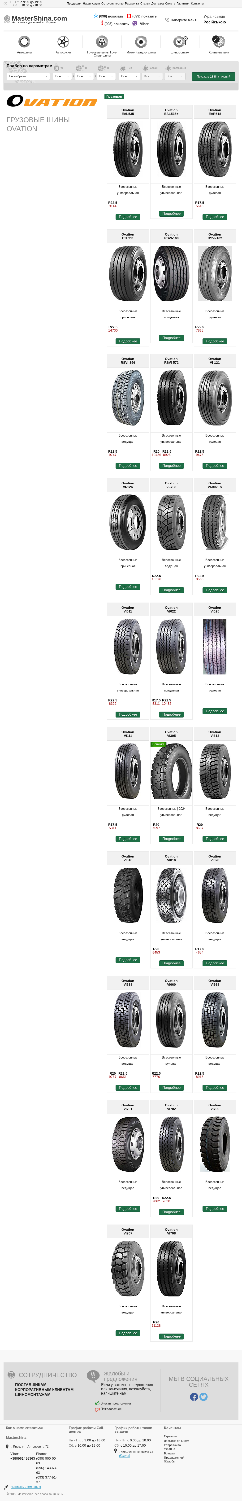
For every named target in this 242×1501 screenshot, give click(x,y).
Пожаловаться (111, 1408)
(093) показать (117, 24)
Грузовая (114, 96)
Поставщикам (30, 1385)
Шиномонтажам (32, 1395)
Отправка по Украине (172, 1447)
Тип (129, 68)
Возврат (169, 1453)
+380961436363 (22, 1458)
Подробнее (128, 217)
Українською (214, 16)
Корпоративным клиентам (44, 1390)
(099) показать (145, 16)
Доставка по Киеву (176, 1441)
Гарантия (170, 1436)
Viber (145, 24)
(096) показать (111, 16)
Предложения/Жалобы (174, 1459)
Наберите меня (184, 20)
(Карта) (124, 1455)
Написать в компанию (26, 1486)
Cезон (154, 68)
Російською (214, 22)
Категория (179, 68)
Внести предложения (116, 1403)
